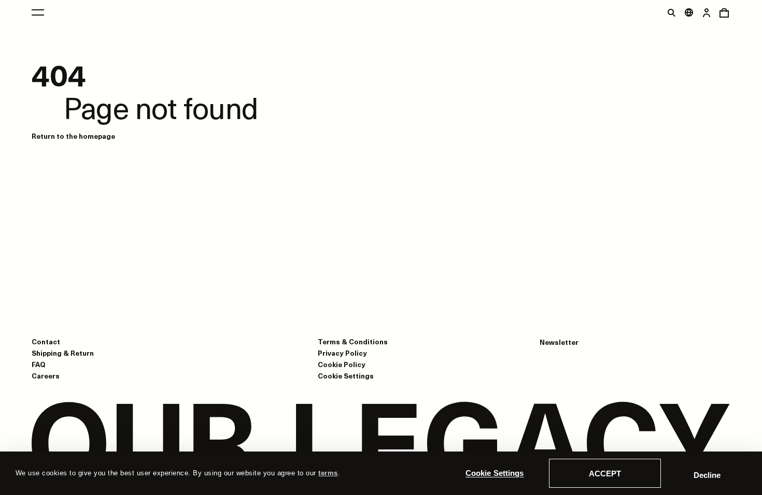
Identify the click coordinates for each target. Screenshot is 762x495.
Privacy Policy (342, 352)
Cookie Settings (494, 473)
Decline (707, 475)
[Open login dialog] (706, 12)
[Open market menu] (689, 12)
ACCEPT (605, 473)
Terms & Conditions (353, 341)
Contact (46, 341)
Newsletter (559, 342)
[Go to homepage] (381, 444)
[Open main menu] (38, 12)
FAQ (39, 364)
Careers (46, 375)
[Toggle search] (671, 12)
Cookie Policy (341, 364)
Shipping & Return (63, 352)
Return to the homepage (73, 135)
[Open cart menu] (724, 12)
